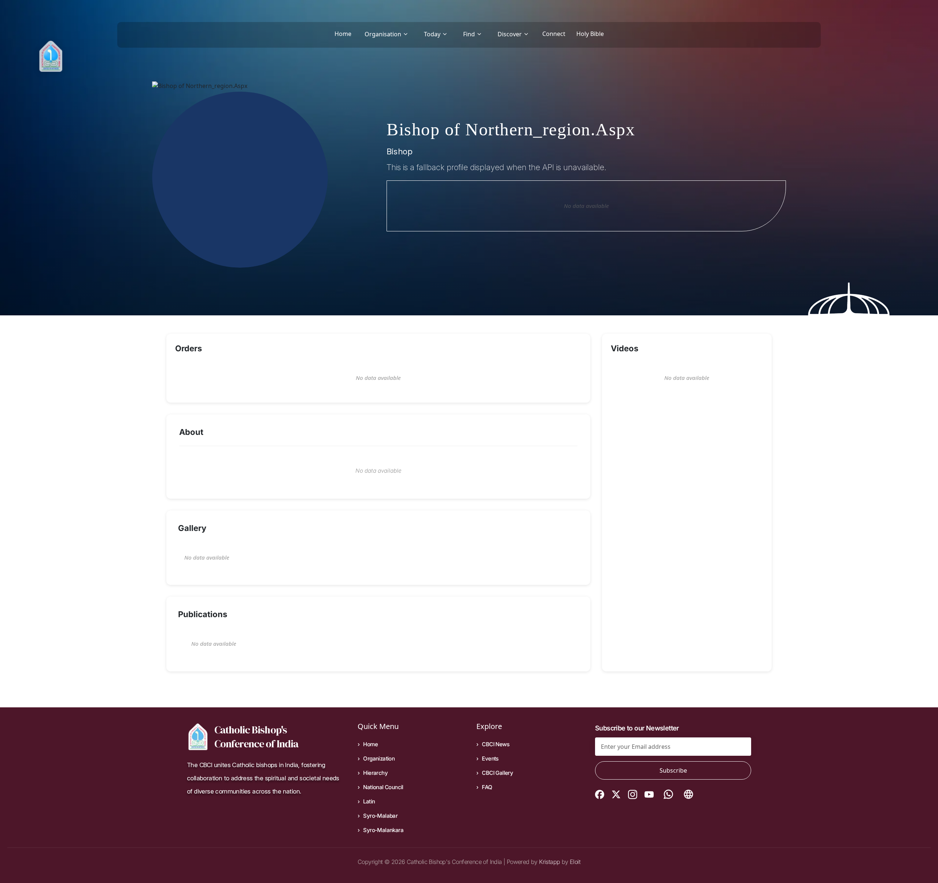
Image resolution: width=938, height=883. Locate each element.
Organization (379, 758)
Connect (553, 34)
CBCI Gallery (497, 772)
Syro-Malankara (383, 830)
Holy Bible (590, 34)
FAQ (487, 787)
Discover (510, 34)
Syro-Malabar (380, 815)
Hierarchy (375, 772)
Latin (369, 801)
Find (469, 34)
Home (343, 34)
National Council (383, 787)
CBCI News (495, 744)
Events (490, 758)
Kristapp (549, 861)
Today (432, 34)
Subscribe (673, 770)
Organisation (383, 34)
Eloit (575, 861)
